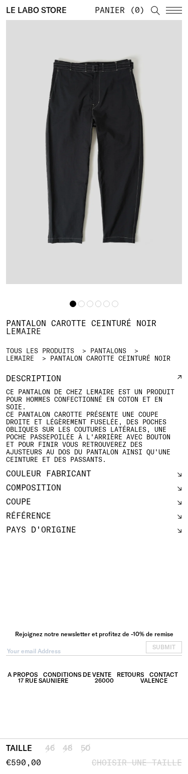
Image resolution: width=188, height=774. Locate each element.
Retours (130, 674)
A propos (23, 674)
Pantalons (108, 351)
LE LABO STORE (36, 10)
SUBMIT (163, 647)
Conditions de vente (77, 674)
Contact (163, 674)
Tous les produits (40, 351)
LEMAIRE (20, 358)
